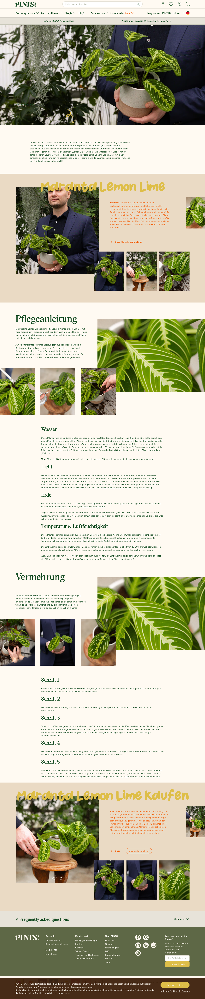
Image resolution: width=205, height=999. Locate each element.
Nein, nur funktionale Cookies (175, 991)
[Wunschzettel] (171, 4)
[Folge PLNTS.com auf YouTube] (153, 945)
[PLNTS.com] (25, 4)
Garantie (79, 947)
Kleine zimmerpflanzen (56, 944)
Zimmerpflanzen (25, 13)
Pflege (81, 13)
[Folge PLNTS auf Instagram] (138, 937)
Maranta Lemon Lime (139, 850)
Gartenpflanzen (50, 13)
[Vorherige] (54, 268)
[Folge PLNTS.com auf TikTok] (138, 953)
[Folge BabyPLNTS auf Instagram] (146, 937)
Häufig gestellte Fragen (86, 940)
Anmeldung (51, 954)
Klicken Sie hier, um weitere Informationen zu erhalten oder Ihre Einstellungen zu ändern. (59, 989)
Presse (108, 958)
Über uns (109, 944)
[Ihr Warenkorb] (188, 4)
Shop (117, 850)
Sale (128, 13)
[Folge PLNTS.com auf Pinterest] (146, 945)
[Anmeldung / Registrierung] (163, 4)
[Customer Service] (179, 4)
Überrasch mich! (177, 964)
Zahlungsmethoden (84, 958)
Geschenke (117, 13)
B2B (107, 951)
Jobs (107, 962)
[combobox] (102, 4)
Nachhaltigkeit (112, 947)
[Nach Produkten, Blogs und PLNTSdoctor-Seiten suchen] (138, 4)
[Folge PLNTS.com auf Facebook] (138, 945)
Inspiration (154, 13)
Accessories (98, 13)
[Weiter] (61, 268)
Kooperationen (112, 954)
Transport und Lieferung (87, 954)
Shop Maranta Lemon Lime (128, 242)
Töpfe (69, 13)
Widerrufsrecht (82, 951)
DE (183, 13)
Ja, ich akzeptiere (175, 985)
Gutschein (110, 940)
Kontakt (79, 944)
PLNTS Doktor (171, 13)
